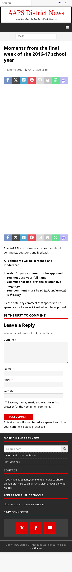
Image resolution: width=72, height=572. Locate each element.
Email (7, 380)
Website (9, 391)
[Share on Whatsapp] (56, 80)
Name (8, 368)
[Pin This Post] (32, 80)
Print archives (12, 461)
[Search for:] (15, 3)
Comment (10, 339)
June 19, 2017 (14, 69)
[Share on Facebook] (8, 80)
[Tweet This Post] (16, 80)
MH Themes (36, 548)
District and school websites (20, 455)
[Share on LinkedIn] (24, 80)
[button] (66, 27)
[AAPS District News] (36, 21)
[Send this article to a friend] (40, 80)
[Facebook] (36, 528)
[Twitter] (22, 528)
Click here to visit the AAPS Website (24, 504)
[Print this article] (48, 80)
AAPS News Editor (38, 69)
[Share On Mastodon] (64, 80)
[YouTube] (50, 528)
